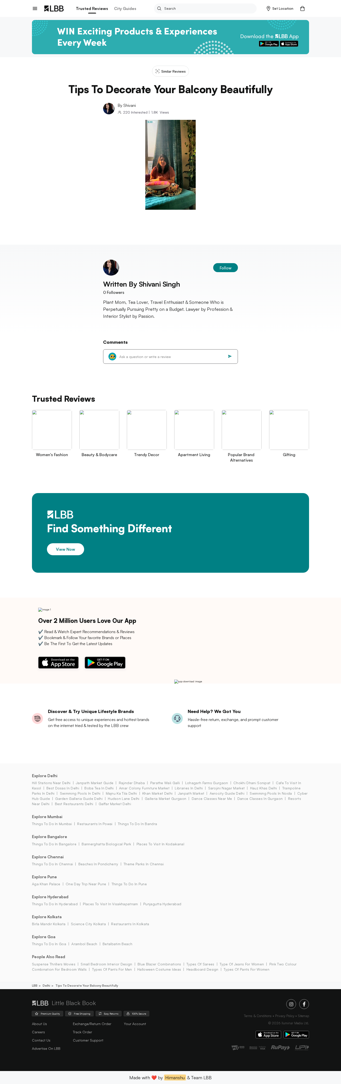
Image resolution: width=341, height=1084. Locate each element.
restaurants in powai (94, 824)
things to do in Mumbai (52, 824)
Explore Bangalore (49, 836)
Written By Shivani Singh (141, 284)
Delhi (46, 985)
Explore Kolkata (47, 916)
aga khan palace (46, 884)
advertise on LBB (46, 1048)
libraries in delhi (189, 788)
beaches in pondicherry (98, 864)
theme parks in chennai (144, 864)
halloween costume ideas (159, 969)
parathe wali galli (165, 783)
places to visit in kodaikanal (160, 844)
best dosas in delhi (62, 788)
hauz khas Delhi (263, 788)
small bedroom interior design (106, 964)
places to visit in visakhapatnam (110, 904)
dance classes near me (212, 798)
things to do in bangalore (54, 844)
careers (38, 1032)
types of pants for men (112, 969)
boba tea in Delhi (99, 788)
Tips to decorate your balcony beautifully (86, 985)
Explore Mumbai (47, 816)
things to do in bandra (137, 824)
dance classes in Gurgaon (260, 798)
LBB (34, 985)
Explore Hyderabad (50, 896)
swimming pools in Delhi (80, 793)
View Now (65, 548)
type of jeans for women (242, 964)
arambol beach (84, 944)
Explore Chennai (48, 856)
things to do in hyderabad (55, 904)
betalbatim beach (117, 944)
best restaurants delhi (74, 804)
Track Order (82, 1032)
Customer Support (88, 1040)
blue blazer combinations (159, 964)
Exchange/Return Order (92, 1024)
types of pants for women (246, 969)
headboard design (202, 969)
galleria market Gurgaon (165, 798)
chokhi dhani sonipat (251, 783)
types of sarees (200, 964)
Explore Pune (44, 876)
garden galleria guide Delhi (79, 798)
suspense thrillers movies (53, 964)
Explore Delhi (44, 775)
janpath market (191, 793)
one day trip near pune (86, 884)
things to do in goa (49, 944)
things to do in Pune (129, 884)
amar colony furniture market (144, 788)
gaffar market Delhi (115, 804)
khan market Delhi (157, 793)
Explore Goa (43, 936)
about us (39, 1024)
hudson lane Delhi (123, 798)
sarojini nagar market (226, 788)
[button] (280, 8)
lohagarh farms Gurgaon (206, 783)
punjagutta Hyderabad (162, 904)
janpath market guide (94, 783)
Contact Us (41, 1040)
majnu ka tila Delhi (121, 793)
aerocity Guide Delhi (227, 793)
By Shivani (127, 105)
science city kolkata (88, 924)
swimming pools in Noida (271, 793)
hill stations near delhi (51, 783)
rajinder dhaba (132, 783)
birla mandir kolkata (48, 924)
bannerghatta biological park (106, 844)
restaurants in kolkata (130, 924)
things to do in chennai (52, 864)
